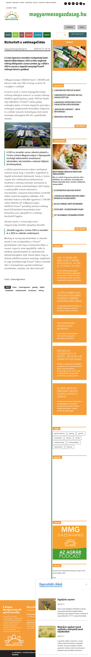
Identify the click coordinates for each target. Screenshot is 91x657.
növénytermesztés (21, 290)
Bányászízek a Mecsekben (63, 117)
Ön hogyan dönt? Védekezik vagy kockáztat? (66, 326)
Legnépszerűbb (59, 141)
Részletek (15, 655)
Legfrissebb (58, 86)
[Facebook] (65, 3)
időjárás (42, 287)
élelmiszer (69, 447)
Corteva (14, 287)
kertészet (68, 438)
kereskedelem (9, 290)
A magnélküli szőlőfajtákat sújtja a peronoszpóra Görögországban (67, 103)
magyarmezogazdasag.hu (58, 14)
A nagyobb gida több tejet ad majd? (67, 90)
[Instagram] (69, 3)
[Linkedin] (73, 3)
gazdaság (35, 287)
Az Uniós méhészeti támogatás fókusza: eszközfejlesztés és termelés (67, 392)
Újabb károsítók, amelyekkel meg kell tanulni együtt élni (68, 96)
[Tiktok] (80, 3)
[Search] (65, 35)
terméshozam (32, 290)
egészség (71, 433)
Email (54, 578)
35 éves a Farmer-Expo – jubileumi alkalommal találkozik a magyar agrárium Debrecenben (69, 297)
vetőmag (41, 290)
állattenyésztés (58, 447)
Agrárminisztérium (59, 433)
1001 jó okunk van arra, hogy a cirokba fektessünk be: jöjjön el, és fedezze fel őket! (69, 262)
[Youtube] (77, 3)
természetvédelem (73, 442)
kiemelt (77, 438)
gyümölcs (81, 433)
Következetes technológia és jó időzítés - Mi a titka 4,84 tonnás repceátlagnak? (69, 355)
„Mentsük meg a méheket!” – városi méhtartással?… (67, 110)
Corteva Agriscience (24, 287)
